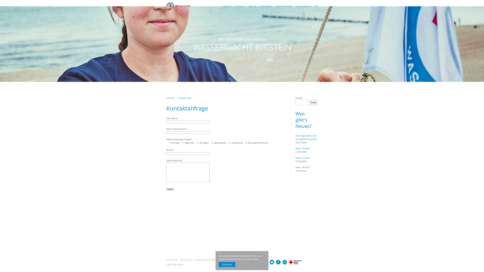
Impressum (172, 259)
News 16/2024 (302, 148)
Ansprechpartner (284, 6)
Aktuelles (239, 6)
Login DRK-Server (174, 264)
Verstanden (227, 264)
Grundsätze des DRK (205, 259)
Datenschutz (186, 259)
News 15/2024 (302, 157)
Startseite (227, 6)
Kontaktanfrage (303, 6)
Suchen (299, 97)
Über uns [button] (252, 6)
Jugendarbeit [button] (266, 6)
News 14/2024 (302, 167)
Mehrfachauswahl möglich (179, 139)
